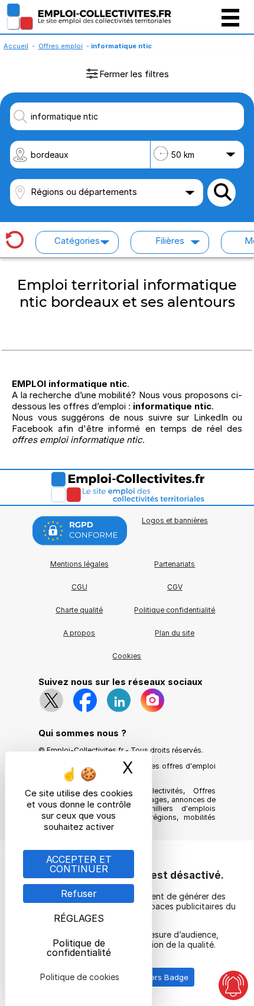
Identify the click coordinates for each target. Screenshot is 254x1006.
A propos (79, 632)
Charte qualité (79, 609)
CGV (175, 587)
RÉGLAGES (79, 918)
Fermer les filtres (134, 74)
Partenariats (174, 564)
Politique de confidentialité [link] (79, 947)
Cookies (126, 655)
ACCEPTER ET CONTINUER (79, 864)
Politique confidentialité (174, 609)
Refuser (79, 893)
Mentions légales (79, 564)
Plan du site (174, 632)
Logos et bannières (175, 520)
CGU (79, 587)
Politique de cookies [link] (79, 977)
